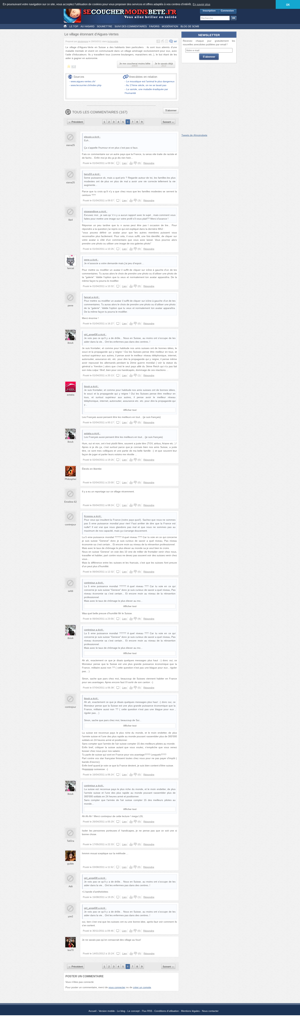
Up (131, 163)
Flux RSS (147, 1011)
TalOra (70, 840)
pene (87, 259)
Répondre (148, 163)
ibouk (70, 342)
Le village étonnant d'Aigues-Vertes (91, 34)
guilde (70, 863)
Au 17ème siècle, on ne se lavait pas (146, 85)
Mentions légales (190, 1011)
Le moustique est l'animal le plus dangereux (150, 81)
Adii (71, 886)
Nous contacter (210, 1011)
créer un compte (142, 987)
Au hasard (87, 26)
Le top (73, 26)
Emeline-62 (70, 501)
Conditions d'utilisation (166, 1011)
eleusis (88, 136)
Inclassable (112, 41)
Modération (170, 26)
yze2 (70, 916)
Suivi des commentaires (131, 26)
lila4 (70, 219)
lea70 (71, 950)
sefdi (70, 591)
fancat (70, 268)
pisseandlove (91, 211)
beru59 (88, 174)
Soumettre (104, 26)
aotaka (70, 394)
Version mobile (107, 1011)
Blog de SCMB (190, 26)
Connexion (227, 10)
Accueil (92, 1011)
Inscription (209, 10)
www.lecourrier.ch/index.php (86, 85)
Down (135, 163)
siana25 (70, 145)
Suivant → (168, 121)
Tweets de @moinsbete (194, 135)
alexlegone (83, 41)
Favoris (154, 26)
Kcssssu (88, 516)
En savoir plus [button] (201, 4)
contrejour (70, 524)
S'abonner (171, 110)
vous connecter (117, 987)
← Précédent (75, 121)
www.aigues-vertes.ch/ (83, 81)
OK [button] (288, 4)
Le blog (121, 1011)
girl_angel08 (91, 334)
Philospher (70, 479)
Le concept (133, 1011)
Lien (124, 163)
